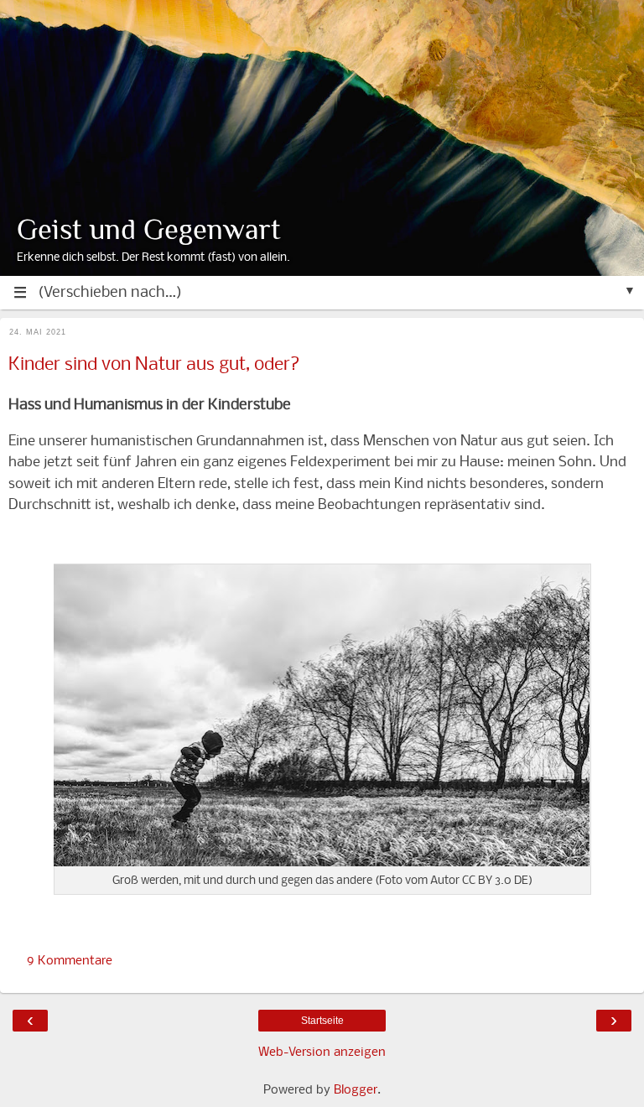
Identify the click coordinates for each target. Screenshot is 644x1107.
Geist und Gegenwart (149, 229)
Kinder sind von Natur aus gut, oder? (154, 365)
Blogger (355, 1090)
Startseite (322, 1020)
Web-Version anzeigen (322, 1052)
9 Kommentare (69, 961)
